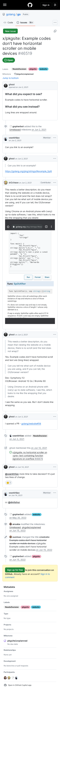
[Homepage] (30, 4)
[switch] (8, 483)
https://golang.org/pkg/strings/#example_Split (28, 171)
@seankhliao (12, 474)
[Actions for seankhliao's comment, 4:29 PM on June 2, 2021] (54, 138)
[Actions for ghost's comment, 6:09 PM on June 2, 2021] (54, 158)
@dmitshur (14, 502)
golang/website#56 (31, 423)
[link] (16, 126)
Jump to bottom (10, 78)
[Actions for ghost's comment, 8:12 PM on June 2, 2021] (54, 334)
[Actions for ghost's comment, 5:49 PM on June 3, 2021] (54, 416)
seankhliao (14, 137)
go (19, 14)
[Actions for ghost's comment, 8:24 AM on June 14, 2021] (54, 467)
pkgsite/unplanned (31, 527)
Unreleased (15, 129)
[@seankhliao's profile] (6, 139)
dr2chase (13, 182)
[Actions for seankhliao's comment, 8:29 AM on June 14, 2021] (54, 493)
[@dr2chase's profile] (6, 182)
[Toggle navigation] (4, 4)
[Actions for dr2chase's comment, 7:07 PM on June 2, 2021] (54, 182)
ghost (12, 84)
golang (10, 14)
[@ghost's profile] (6, 85)
